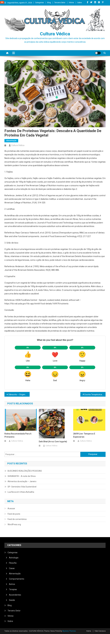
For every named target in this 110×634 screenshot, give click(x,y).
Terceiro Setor (59, 3)
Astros (12, 584)
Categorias (39, 3)
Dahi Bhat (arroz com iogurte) (53, 441)
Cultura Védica (55, 33)
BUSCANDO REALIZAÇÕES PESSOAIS (25, 471)
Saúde (12, 600)
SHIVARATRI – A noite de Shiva (22, 476)
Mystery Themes (69, 631)
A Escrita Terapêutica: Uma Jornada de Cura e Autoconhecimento (94, 394)
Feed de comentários (17, 519)
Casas (12, 568)
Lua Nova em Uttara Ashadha (21, 492)
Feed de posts (14, 514)
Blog (49, 3)
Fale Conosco (100, 631)
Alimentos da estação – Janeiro (22, 481)
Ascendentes (15, 595)
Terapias (13, 589)
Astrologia (13, 557)
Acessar (11, 508)
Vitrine (71, 3)
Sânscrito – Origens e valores (19, 394)
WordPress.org (14, 524)
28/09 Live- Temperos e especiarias (84, 435)
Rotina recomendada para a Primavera (17, 435)
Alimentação (11, 141)
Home (88, 631)
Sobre (79, 3)
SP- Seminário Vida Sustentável (22, 487)
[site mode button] (98, 53)
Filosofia (12, 563)
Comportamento (16, 579)
